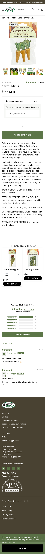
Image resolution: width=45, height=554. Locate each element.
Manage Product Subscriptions (34, 2)
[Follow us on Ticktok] (13, 468)
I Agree (22, 548)
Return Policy (7, 510)
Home (4, 18)
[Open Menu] (2, 9)
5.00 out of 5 (29, 309)
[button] (31, 82)
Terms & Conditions (9, 519)
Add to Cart (12, 283)
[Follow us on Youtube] (18, 468)
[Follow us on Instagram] (8, 468)
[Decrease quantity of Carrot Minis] (4, 126)
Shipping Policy (7, 514)
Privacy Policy (7, 506)
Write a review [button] (22, 334)
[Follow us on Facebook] (3, 468)
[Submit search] (33, 9)
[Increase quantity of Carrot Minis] (41, 126)
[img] (7, 350)
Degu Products (15, 18)
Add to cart (22, 134)
